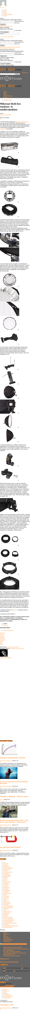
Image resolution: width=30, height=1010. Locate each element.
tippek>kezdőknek (8, 907)
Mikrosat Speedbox (8, 630)
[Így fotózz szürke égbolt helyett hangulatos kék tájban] (8, 778)
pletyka (5, 894)
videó (4, 910)
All (4, 862)
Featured (5, 870)
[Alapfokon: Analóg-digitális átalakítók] (8, 754)
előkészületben (7, 869)
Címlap (5, 10)
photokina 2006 (7, 893)
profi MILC (6, 924)
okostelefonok (6, 890)
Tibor (1, 799)
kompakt (5, 914)
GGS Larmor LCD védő (12, 647)
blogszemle (6, 866)
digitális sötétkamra (8, 867)
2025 (4, 970)
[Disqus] (15, 678)
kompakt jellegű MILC (9, 920)
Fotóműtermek (7, 941)
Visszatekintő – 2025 (6, 1005)
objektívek (5, 889)
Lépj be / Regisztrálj (8, 36)
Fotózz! (5, 15)
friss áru (5, 879)
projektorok (6, 896)
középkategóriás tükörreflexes (10, 925)
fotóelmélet (6, 873)
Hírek (4, 11)
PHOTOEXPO (7, 938)
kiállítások (5, 883)
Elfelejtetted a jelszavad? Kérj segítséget (10, 47)
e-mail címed (18, 30)
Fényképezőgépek (7, 14)
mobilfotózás (6, 887)
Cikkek (5, 12)
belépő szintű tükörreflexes (10, 923)
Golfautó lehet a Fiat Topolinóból (11, 955)
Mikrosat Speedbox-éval (22, 121)
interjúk (5, 880)
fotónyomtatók (7, 874)
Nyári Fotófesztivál (8, 939)
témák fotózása (7, 903)
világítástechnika (7, 100)
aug (22, 968)
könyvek (5, 886)
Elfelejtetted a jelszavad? (6, 26)
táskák (4, 900)
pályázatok (6, 891)
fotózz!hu (5, 877)
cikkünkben (3, 128)
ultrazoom (5, 915)
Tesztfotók (5, 904)
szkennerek (6, 897)
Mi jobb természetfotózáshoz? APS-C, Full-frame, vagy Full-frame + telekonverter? (14, 821)
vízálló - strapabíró (8, 918)
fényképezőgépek (7, 872)
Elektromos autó (4, 958)
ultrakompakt (6, 913)
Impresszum (6, 934)
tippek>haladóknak (8, 906)
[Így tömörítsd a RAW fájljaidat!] (8, 844)
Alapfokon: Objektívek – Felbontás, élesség (14, 796)
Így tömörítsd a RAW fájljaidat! (10, 847)
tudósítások (6, 908)
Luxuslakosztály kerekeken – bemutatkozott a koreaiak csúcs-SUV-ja (14, 953)
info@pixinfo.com (10, 985)
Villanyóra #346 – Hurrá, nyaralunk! (12, 947)
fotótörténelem (6, 876)
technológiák (6, 901)
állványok (5, 865)
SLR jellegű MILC (8, 921)
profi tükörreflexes (7, 927)
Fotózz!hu (5, 936)
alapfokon (5, 863)
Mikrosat (15, 610)
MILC (4, 935)
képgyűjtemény (7, 882)
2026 (4, 968)
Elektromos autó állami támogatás (9, 961)
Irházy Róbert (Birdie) (5, 115)
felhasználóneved (19, 21)
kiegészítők (6, 884)
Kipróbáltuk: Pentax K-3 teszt (16, 648)
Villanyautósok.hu (22, 944)
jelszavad (17, 22)
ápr (14, 970)
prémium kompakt (7, 917)
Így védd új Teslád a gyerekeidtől (11, 951)
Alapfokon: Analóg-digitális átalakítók (12, 757)
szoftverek (5, 899)
